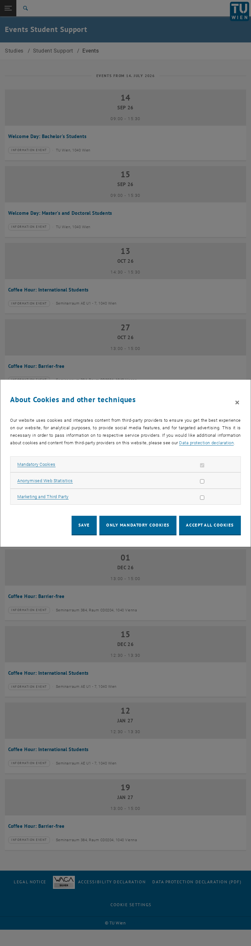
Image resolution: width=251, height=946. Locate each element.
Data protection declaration (206, 442)
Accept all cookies (210, 525)
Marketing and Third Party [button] (43, 496)
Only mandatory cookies (138, 525)
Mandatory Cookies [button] (36, 464)
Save (84, 525)
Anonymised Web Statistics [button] (45, 480)
